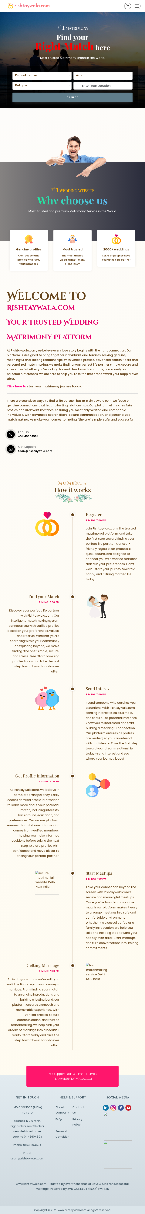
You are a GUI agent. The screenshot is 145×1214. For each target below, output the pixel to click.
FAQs (59, 1119)
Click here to (16, 386)
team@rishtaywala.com (27, 1158)
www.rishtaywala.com (72, 1210)
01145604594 (32, 1145)
